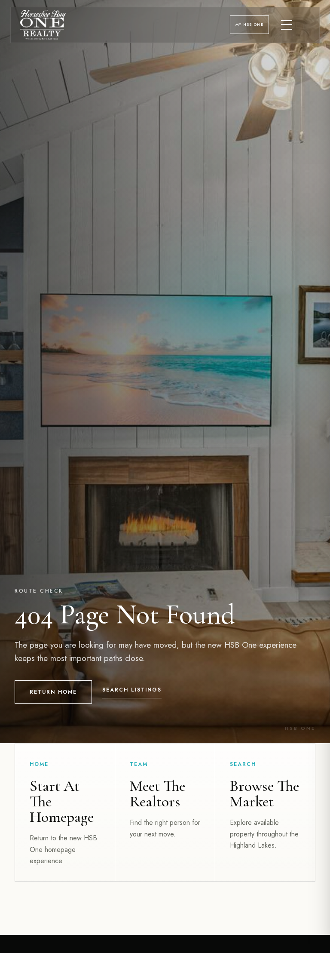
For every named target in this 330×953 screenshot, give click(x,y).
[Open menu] (287, 24)
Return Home (53, 692)
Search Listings (132, 690)
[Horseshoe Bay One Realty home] (43, 25)
